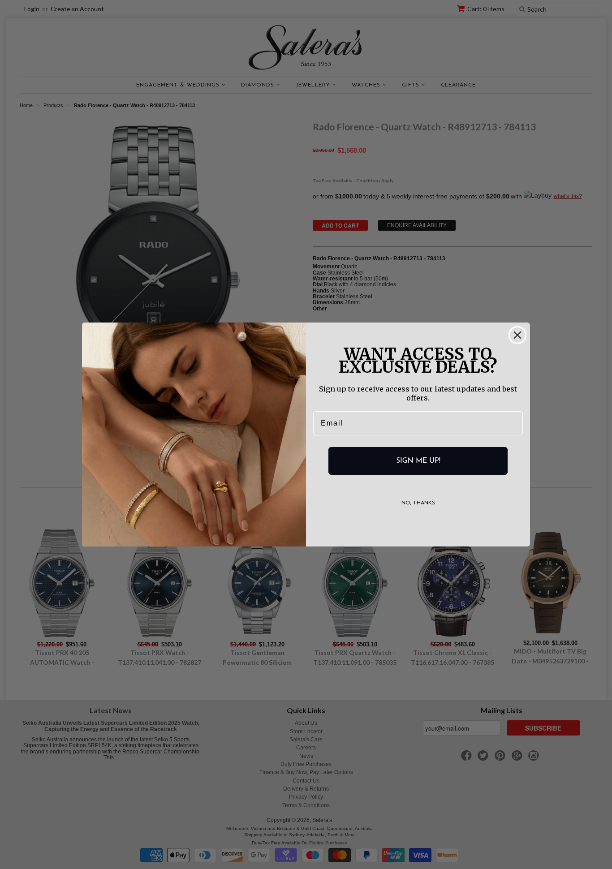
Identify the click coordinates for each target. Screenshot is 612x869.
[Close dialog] (517, 335)
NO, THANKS (418, 503)
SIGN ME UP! (418, 461)
